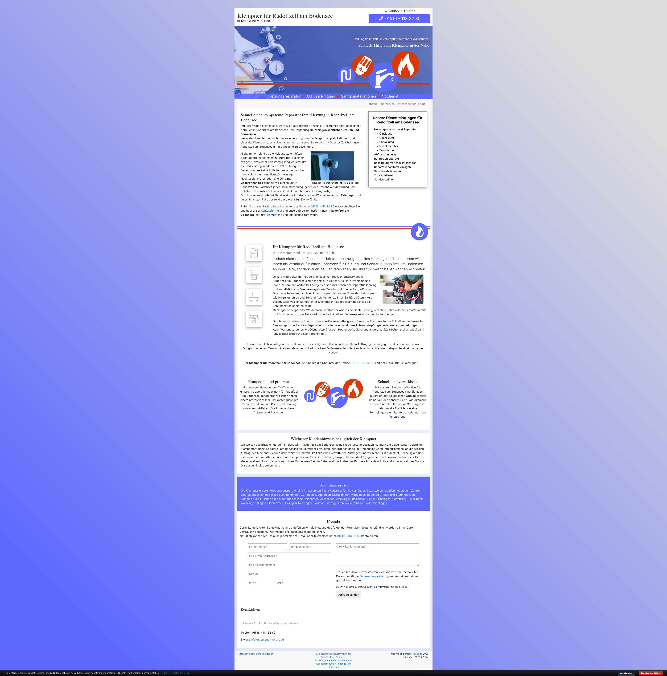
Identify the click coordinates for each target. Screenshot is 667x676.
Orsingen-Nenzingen (298, 503)
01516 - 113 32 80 (402, 18)
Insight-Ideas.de (413, 654)
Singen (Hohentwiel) (270, 503)
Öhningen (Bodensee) (392, 499)
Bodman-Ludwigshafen (329, 503)
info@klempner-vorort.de (267, 639)
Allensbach (327, 499)
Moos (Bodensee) (290, 499)
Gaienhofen (311, 499)
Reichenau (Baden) (364, 499)
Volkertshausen (355, 503)
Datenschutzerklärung (411, 104)
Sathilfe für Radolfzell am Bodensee (333, 660)
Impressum (387, 104)
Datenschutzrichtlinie (179, 673)
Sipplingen (380, 503)
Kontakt (372, 104)
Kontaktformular (271, 210)
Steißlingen (343, 499)
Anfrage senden (348, 594)
